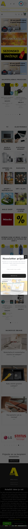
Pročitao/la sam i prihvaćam (11, 280)
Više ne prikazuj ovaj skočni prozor (13, 283)
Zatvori (25, 257)
